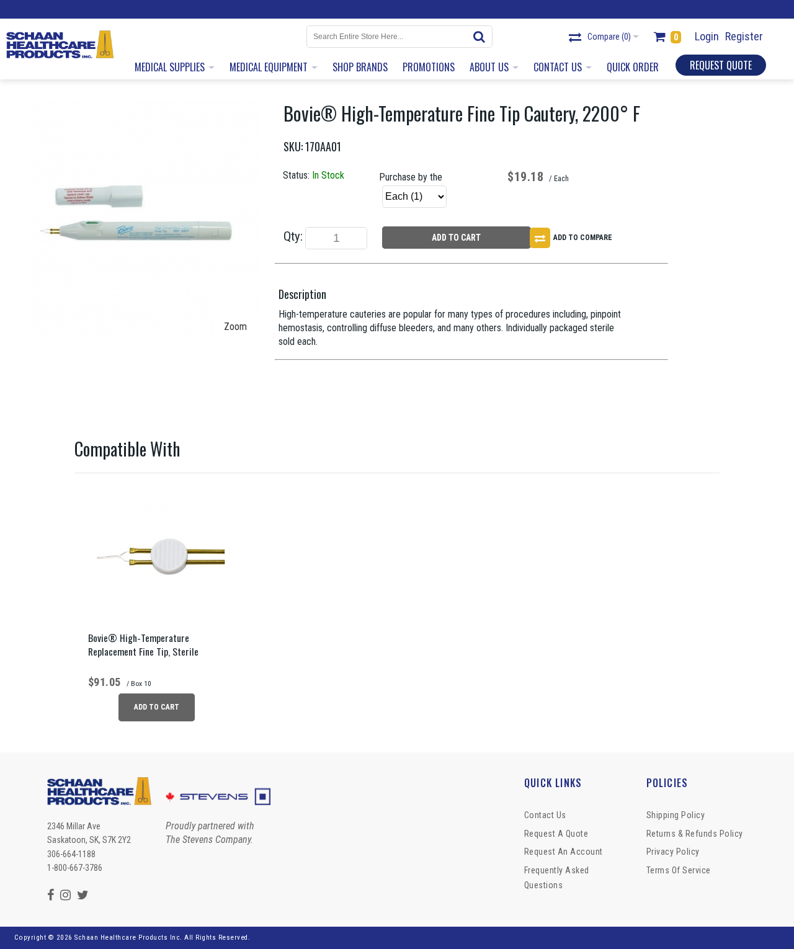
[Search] (481, 36)
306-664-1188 (71, 854)
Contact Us (545, 815)
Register (744, 36)
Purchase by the (410, 177)
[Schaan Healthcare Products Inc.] (60, 44)
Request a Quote (556, 834)
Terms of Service (678, 870)
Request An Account (563, 852)
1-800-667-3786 (74, 868)
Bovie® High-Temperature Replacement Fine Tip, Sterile (143, 644)
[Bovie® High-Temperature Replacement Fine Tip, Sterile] (161, 557)
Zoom (235, 326)
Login (707, 36)
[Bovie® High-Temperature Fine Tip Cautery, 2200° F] (138, 106)
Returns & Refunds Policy (694, 834)
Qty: (293, 236)
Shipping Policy (675, 815)
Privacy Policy (673, 852)
